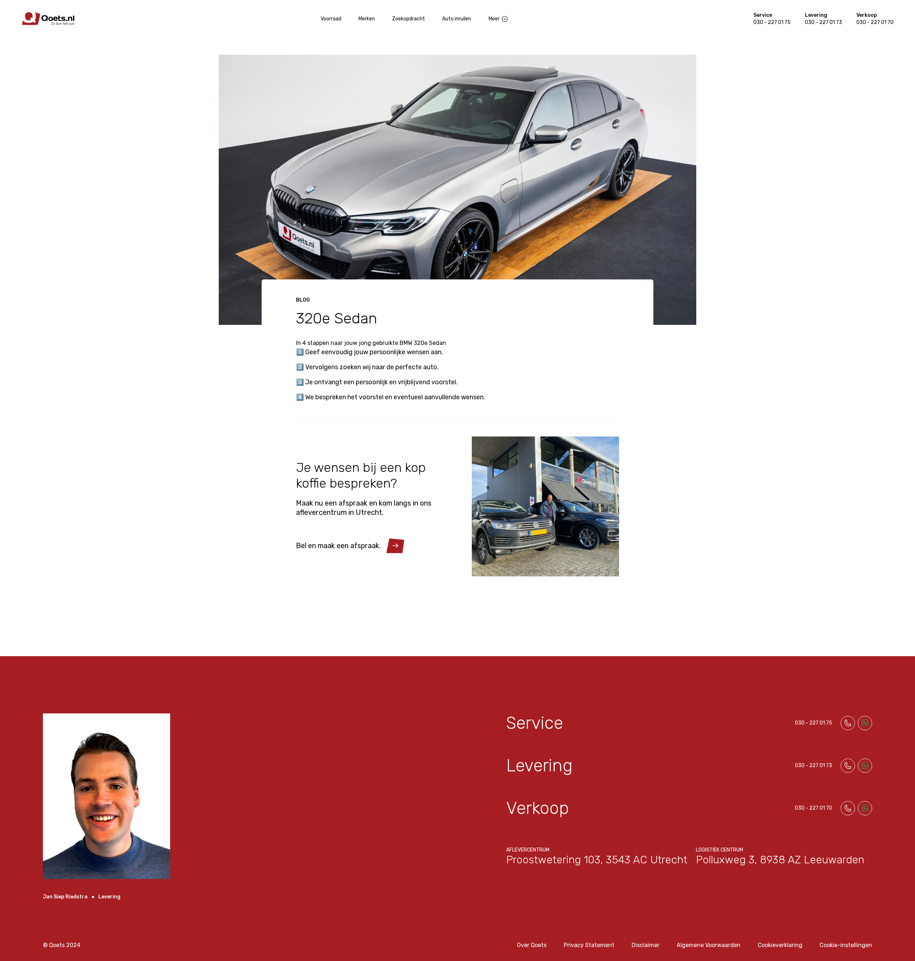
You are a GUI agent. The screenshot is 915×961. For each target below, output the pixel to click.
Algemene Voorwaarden (709, 945)
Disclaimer (645, 945)
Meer (494, 19)
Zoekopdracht (408, 19)
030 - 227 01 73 (823, 22)
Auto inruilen (456, 19)
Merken (366, 19)
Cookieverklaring (780, 945)
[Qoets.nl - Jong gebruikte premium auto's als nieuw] (48, 19)
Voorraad (331, 19)
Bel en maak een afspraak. (338, 545)
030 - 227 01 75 (772, 22)
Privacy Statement (589, 945)
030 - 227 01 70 (875, 22)
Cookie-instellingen (846, 945)
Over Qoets (531, 945)
